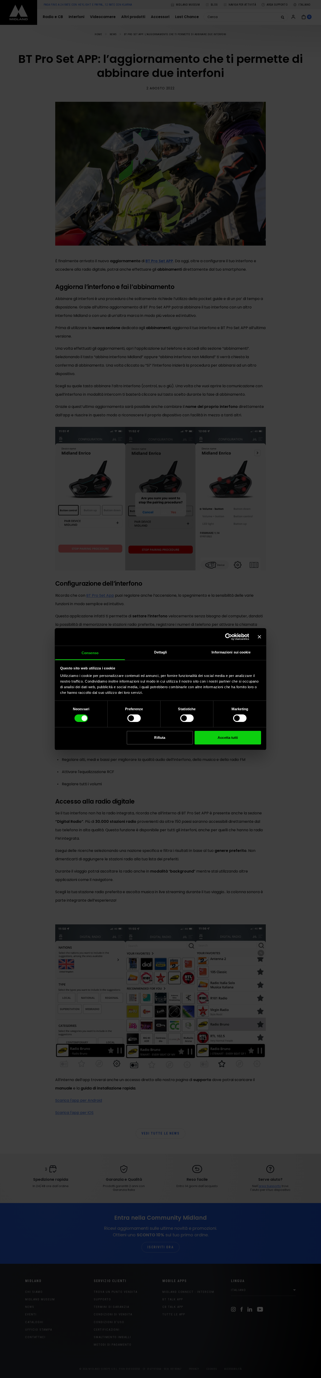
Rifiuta (159, 738)
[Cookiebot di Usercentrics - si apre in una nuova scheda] (228, 636)
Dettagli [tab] (160, 652)
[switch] (134, 718)
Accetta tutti (228, 738)
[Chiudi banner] (259, 636)
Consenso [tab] (90, 653)
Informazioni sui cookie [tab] (230, 652)
